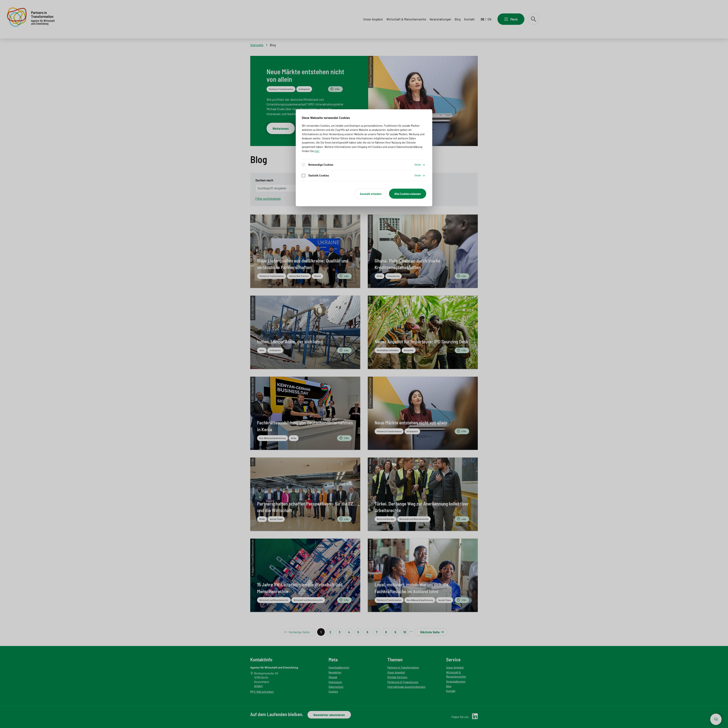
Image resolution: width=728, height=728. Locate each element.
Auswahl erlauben (371, 193)
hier (317, 151)
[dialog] (364, 157)
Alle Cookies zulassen (407, 193)
